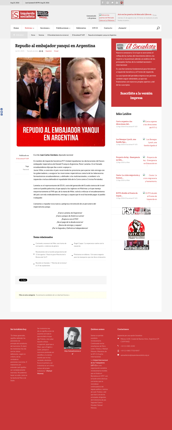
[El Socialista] (136, 46)
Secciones (44, 28)
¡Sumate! (122, 28)
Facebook (103, 2)
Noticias (29, 28)
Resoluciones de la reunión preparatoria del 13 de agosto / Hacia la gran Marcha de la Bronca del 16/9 (51, 254)
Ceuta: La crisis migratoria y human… (128, 176)
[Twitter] (2, 112)
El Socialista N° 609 (78, 35)
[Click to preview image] (61, 102)
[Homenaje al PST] (136, 210)
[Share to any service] (2, 114)
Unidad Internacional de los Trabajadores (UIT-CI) (99, 362)
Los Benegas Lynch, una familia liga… (126, 140)
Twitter (112, 2)
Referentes (81, 28)
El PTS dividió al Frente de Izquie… (126, 194)
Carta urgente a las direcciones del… (124, 122)
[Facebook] (2, 109)
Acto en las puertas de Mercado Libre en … (135, 14)
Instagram (107, 2)
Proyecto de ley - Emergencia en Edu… (128, 158)
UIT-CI (121, 2)
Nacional (26, 169)
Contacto (108, 28)
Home (16, 28)
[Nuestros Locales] (136, 245)
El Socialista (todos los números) (58, 35)
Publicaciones (62, 28)
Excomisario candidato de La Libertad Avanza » (53, 295)
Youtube (117, 2)
